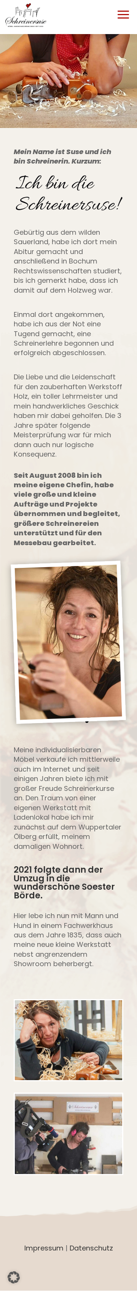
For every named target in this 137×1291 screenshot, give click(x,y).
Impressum (44, 1248)
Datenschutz (91, 1248)
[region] (68, 80)
